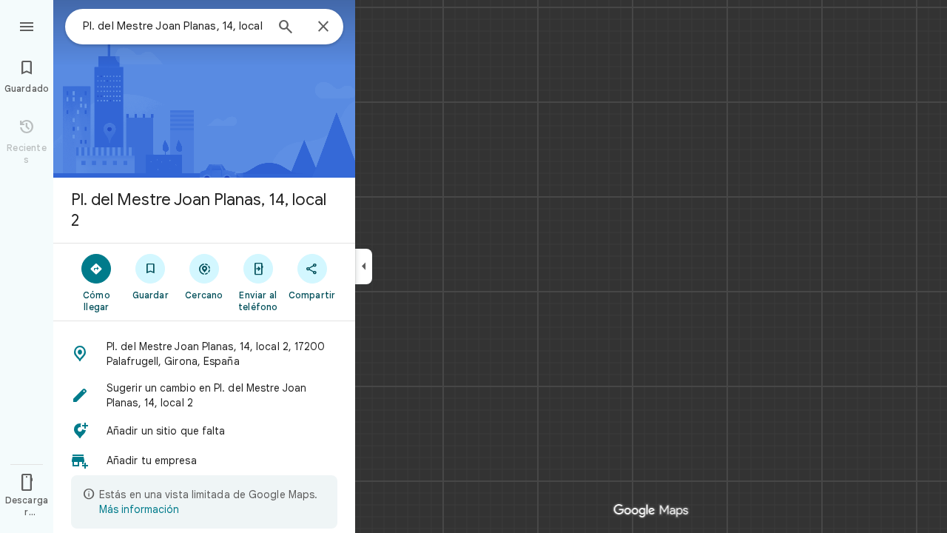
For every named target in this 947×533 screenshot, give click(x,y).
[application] (473, 266)
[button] (204, 354)
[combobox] (174, 26)
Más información (139, 509)
